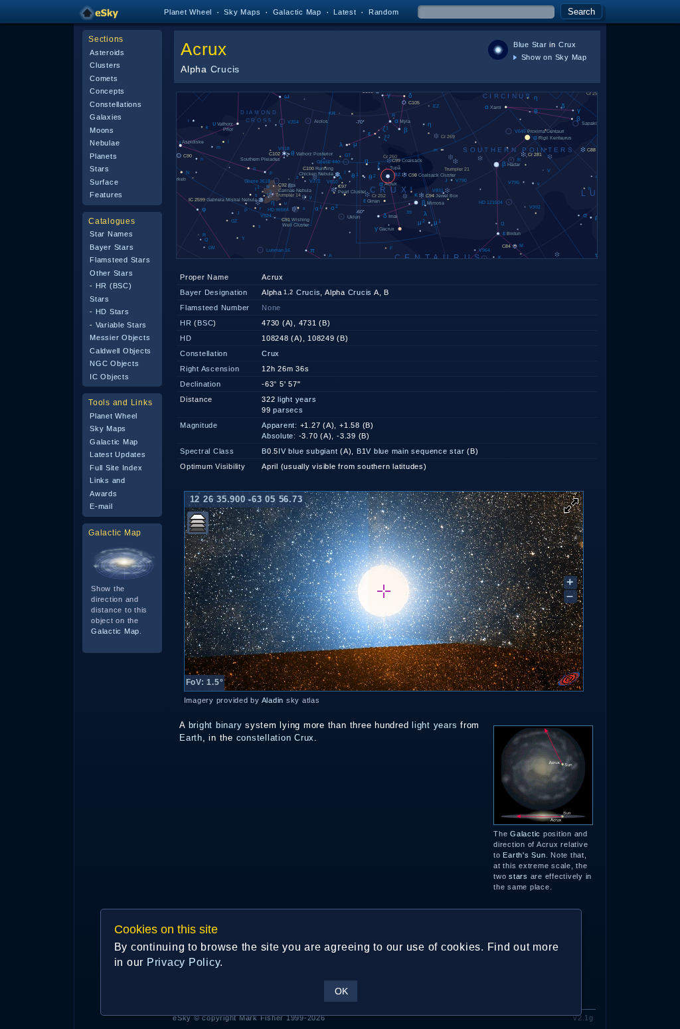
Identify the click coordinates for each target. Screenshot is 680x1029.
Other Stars (111, 273)
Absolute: (279, 436)
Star (539, 44)
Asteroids (107, 52)
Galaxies (106, 117)
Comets (104, 78)
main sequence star (428, 451)
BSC (205, 323)
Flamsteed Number (215, 308)
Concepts (107, 91)
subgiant (321, 451)
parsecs (288, 410)
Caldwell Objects (120, 351)
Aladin (273, 700)
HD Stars (112, 312)
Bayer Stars (111, 247)
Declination (200, 384)
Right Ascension (209, 369)
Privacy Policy (183, 962)
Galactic (525, 834)
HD (186, 338)
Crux (567, 44)
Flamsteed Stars (120, 260)
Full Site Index (116, 468)
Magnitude (199, 425)
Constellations (116, 104)
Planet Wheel (188, 12)
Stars (100, 169)
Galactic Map (297, 12)
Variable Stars (121, 325)
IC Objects (109, 377)
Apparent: (280, 425)
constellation (264, 738)
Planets (103, 156)
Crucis (225, 69)
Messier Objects (120, 337)
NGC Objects (114, 363)
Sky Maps (242, 12)
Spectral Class (207, 451)
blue (295, 451)
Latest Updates (118, 454)
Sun (538, 855)
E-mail (101, 506)
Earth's (516, 855)
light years (297, 399)
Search (581, 12)
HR (186, 323)
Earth (191, 738)
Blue (521, 44)
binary (229, 725)
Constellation (204, 353)
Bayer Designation (214, 292)
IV (282, 451)
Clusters (105, 65)
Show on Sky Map (553, 57)
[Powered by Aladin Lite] (569, 679)
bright (201, 725)
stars (518, 876)
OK (341, 991)
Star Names (111, 234)
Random (384, 12)
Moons (102, 130)
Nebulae (105, 143)
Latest (345, 12)
